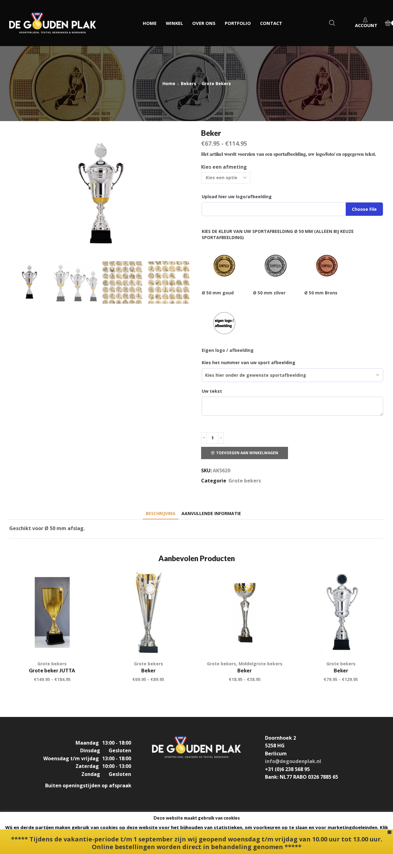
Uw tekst (212, 391)
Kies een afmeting (224, 166)
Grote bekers (216, 83)
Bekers (188, 83)
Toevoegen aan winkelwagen (247, 452)
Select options (83, 642)
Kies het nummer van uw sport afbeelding (248, 362)
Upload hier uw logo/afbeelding (237, 196)
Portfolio (238, 23)
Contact (271, 23)
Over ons (204, 23)
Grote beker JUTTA (52, 670)
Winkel (174, 23)
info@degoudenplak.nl (293, 761)
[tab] (160, 513)
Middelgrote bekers (260, 664)
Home (150, 23)
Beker (148, 670)
